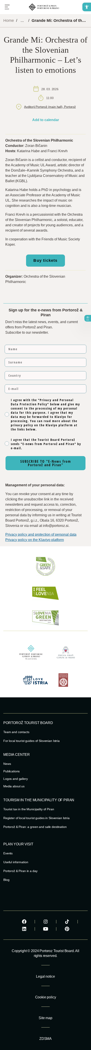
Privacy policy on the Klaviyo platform (34, 540)
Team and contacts (16, 732)
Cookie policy (45, 997)
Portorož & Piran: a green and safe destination (35, 827)
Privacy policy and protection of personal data (40, 534)
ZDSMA (45, 1039)
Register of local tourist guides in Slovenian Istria (36, 818)
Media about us (14, 786)
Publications (11, 771)
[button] (86, 7)
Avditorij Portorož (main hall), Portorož (50, 107)
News (7, 764)
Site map (45, 1018)
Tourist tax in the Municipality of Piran (28, 809)
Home (8, 20)
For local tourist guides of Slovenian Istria (31, 741)
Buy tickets (45, 260)
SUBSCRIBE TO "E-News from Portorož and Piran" (45, 463)
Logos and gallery (15, 778)
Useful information (15, 862)
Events (8, 853)
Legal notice (45, 976)
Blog (6, 880)
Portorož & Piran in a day (20, 871)
